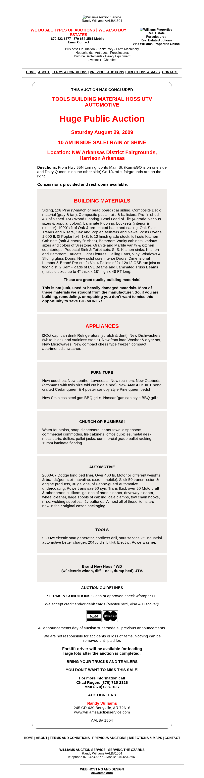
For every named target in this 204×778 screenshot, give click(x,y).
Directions (46, 167)
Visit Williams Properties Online (156, 44)
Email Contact (78, 42)
